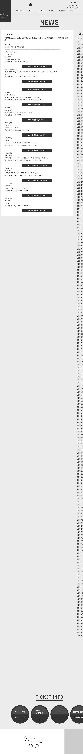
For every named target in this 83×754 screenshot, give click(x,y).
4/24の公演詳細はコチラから (37, 180)
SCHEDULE (20, 11)
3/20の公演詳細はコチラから (37, 66)
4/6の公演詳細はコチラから (37, 105)
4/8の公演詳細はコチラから (37, 120)
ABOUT (51, 11)
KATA (77, 5)
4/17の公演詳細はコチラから (37, 150)
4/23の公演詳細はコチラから (37, 165)
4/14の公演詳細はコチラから (37, 135)
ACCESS (62, 11)
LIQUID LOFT (70, 5)
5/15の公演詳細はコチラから (37, 195)
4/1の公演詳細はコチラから (37, 89)
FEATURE (41, 11)
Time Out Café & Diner (73, 8)
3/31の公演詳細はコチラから (37, 82)
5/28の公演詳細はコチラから (37, 211)
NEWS (31, 11)
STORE (72, 11)
